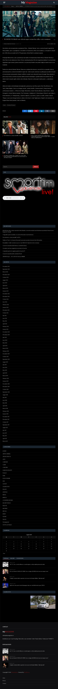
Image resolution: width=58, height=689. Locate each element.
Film (4, 105)
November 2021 (6, 310)
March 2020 (5, 348)
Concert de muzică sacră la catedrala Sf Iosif (12, 253)
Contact (4, 683)
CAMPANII (5, 462)
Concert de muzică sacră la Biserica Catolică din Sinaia (15, 245)
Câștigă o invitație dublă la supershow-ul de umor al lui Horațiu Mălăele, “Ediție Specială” (27, 578)
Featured (4, 472)
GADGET (5, 483)
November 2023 (6, 274)
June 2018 (5, 400)
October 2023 (6, 277)
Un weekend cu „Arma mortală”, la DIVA (13, 135)
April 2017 (5, 438)
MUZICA (5, 497)
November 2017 (6, 419)
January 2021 (5, 329)
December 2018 (6, 383)
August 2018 (5, 394)
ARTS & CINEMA (50, 43)
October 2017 (5, 422)
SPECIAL (5, 511)
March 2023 (5, 288)
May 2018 (5, 402)
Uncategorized (6, 522)
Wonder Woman (11, 105)
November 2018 (6, 386)
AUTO (4, 459)
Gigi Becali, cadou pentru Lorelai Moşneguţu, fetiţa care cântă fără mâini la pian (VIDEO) (27, 585)
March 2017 (5, 441)
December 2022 (6, 293)
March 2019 (5, 375)
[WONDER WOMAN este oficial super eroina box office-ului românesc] (29, 24)
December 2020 (6, 331)
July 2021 (4, 315)
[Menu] (4, 2)
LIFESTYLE (5, 492)
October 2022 (6, 299)
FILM (54, 43)
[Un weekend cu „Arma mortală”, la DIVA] (15, 127)
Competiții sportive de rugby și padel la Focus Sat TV (14, 251)
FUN (4, 481)
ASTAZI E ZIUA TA (7, 456)
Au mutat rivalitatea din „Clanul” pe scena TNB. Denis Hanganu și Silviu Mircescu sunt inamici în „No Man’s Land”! (15, 156)
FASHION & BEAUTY (7, 470)
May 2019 (5, 370)
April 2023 (5, 285)
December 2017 (6, 416)
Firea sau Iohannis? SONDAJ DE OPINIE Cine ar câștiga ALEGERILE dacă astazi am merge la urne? (29, 571)
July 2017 (4, 430)
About (4, 678)
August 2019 (5, 362)
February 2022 (6, 304)
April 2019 (5, 372)
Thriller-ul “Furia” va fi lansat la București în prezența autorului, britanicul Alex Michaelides (22, 240)
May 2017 (5, 435)
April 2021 (5, 323)
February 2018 (6, 411)
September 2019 (6, 359)
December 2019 (6, 353)
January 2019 (5, 381)
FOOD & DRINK (6, 478)
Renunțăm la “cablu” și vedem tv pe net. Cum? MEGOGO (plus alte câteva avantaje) (21, 242)
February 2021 (6, 326)
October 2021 (5, 312)
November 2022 (6, 296)
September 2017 (6, 424)
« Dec (4, 553)
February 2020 (6, 351)
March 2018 (5, 408)
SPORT (4, 513)
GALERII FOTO (6, 486)
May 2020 (5, 342)
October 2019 (6, 356)
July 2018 (4, 397)
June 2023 (5, 282)
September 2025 (6, 269)
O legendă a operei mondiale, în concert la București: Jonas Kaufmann (18, 234)
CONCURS (5, 467)
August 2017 (5, 427)
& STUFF (4, 451)
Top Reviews (20, 558)
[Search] (54, 2)
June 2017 (5, 433)
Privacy (4, 680)
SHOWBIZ (5, 508)
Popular (6, 558)
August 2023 (5, 280)
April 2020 (5, 345)
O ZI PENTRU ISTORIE (8, 500)
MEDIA (4, 494)
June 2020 (5, 340)
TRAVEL (4, 519)
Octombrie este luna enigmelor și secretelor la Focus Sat (15, 248)
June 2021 (5, 318)
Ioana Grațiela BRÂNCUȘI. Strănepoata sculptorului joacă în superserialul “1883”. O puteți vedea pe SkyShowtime (43, 136)
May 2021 (5, 321)
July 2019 (5, 364)
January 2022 (5, 307)
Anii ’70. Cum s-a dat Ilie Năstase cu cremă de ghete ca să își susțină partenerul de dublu (27, 564)
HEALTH (4, 489)
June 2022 (5, 301)
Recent (12, 558)
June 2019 (5, 367)
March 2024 (5, 271)
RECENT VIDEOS (6, 503)
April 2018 (5, 405)
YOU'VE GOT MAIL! (7, 524)
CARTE (4, 464)
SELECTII (5, 505)
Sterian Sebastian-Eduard (9, 43)
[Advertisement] (29, 212)
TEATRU (4, 516)
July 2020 (5, 337)
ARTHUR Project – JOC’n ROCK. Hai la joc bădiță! (14, 256)
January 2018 (5, 413)
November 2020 (6, 334)
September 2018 (6, 392)
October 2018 (5, 389)
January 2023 (6, 291)
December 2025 (6, 266)
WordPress (26, 672)
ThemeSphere (14, 672)
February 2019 (6, 378)
